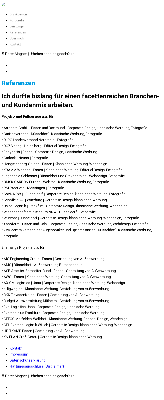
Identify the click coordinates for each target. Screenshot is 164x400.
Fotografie (17, 20)
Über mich (17, 38)
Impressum (19, 354)
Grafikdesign (18, 14)
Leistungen (17, 26)
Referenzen (18, 32)
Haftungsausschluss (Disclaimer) (37, 366)
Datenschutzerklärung (27, 360)
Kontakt (15, 44)
